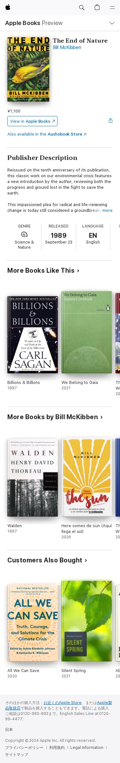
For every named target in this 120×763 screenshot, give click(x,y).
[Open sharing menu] (111, 121)
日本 (9, 729)
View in (30, 121)
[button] (81, 7)
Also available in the (44, 134)
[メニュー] (112, 7)
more (107, 210)
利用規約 (57, 747)
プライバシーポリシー (24, 747)
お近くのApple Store (63, 703)
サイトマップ (16, 754)
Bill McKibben (67, 47)
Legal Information (86, 747)
